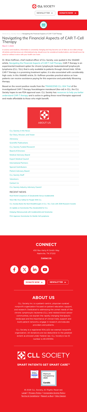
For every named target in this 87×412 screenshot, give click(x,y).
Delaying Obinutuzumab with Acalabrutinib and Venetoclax (31, 212)
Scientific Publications (19, 143)
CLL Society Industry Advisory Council (25, 187)
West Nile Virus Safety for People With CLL (26, 200)
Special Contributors (18, 167)
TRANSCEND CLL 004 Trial (58, 86)
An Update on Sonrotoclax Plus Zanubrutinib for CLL (29, 208)
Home (4, 34)
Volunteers (14, 179)
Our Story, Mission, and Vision (22, 135)
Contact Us (14, 183)
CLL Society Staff (17, 175)
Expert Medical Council (19, 159)
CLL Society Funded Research (22, 147)
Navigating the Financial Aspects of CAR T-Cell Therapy (35, 63)
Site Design (60, 396)
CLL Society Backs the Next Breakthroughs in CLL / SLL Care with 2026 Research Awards (43, 204)
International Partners (19, 163)
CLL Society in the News (20, 131)
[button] (43, 25)
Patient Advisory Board (19, 171)
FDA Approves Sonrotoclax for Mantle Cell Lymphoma (29, 216)
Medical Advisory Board (20, 155)
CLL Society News (14, 34)
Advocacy (14, 139)
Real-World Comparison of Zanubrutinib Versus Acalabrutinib (32, 196)
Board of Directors (17, 151)
